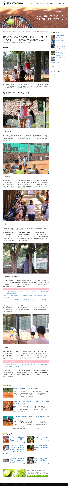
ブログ (47, 3)
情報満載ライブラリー (40, 3)
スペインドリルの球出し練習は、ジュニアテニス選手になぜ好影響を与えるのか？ (17, 439)
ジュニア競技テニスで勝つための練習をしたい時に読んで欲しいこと (31, 417)
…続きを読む (30, 396)
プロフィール (31, 3)
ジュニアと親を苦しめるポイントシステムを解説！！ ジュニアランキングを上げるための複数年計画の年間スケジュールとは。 (13, 449)
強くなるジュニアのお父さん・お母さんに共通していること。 (41, 460)
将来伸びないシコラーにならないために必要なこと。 (27, 388)
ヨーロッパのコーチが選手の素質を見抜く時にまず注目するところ (41, 447)
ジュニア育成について (13, 31)
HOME (4, 31)
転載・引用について (60, 3)
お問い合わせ (52, 3)
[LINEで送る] (14, 47)
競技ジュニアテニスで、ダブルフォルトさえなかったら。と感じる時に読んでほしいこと (31, 402)
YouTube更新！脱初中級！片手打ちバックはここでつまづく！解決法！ (17, 460)
